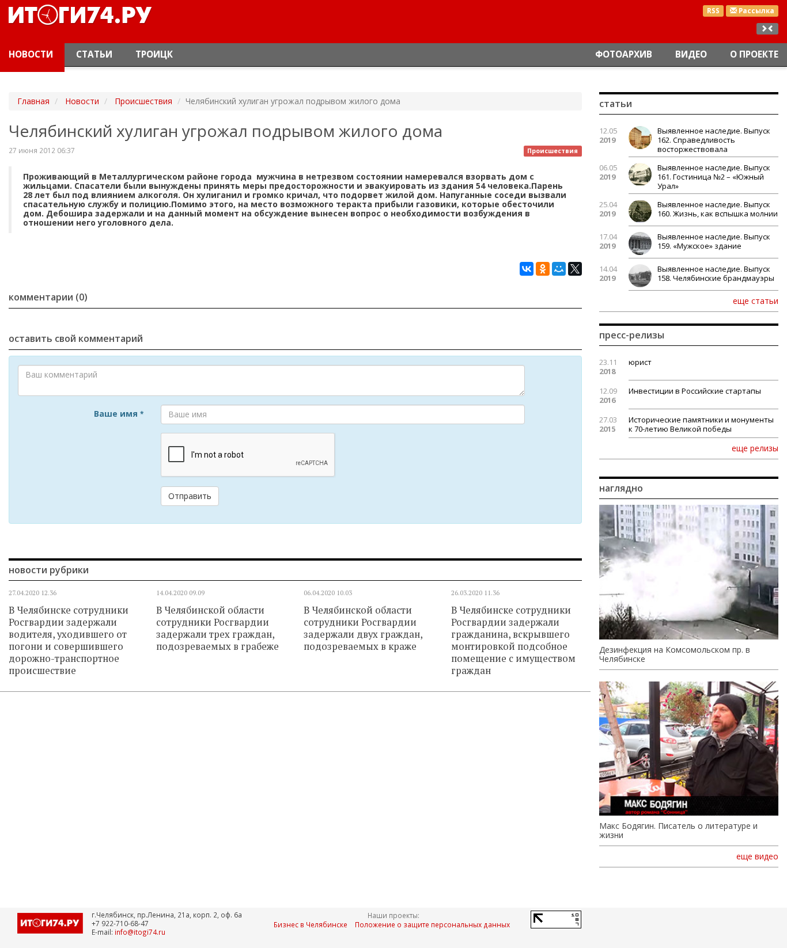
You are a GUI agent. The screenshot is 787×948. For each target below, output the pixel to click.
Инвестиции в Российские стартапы (695, 391)
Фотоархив (623, 54)
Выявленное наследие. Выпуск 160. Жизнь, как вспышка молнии (717, 209)
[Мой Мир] (559, 269)
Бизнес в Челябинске (310, 924)
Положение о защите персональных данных (432, 924)
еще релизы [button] (755, 448)
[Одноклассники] (543, 269)
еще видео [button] (757, 856)
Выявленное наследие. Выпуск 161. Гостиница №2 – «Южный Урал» (713, 176)
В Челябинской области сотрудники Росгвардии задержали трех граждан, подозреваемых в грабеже (217, 628)
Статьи (94, 54)
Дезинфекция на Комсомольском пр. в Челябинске (674, 654)
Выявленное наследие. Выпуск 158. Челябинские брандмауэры (715, 273)
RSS (713, 10)
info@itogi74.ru (140, 931)
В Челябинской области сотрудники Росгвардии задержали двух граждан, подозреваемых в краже (363, 628)
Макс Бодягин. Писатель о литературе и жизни (678, 830)
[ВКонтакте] (527, 269)
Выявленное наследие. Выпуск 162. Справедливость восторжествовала (713, 139)
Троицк (154, 54)
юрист (640, 362)
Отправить (189, 495)
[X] (575, 269)
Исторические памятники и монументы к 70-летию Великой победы (701, 424)
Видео (691, 54)
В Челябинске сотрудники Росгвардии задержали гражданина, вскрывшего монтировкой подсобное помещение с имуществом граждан (513, 640)
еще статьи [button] (755, 300)
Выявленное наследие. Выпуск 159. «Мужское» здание (713, 241)
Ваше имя (118, 413)
